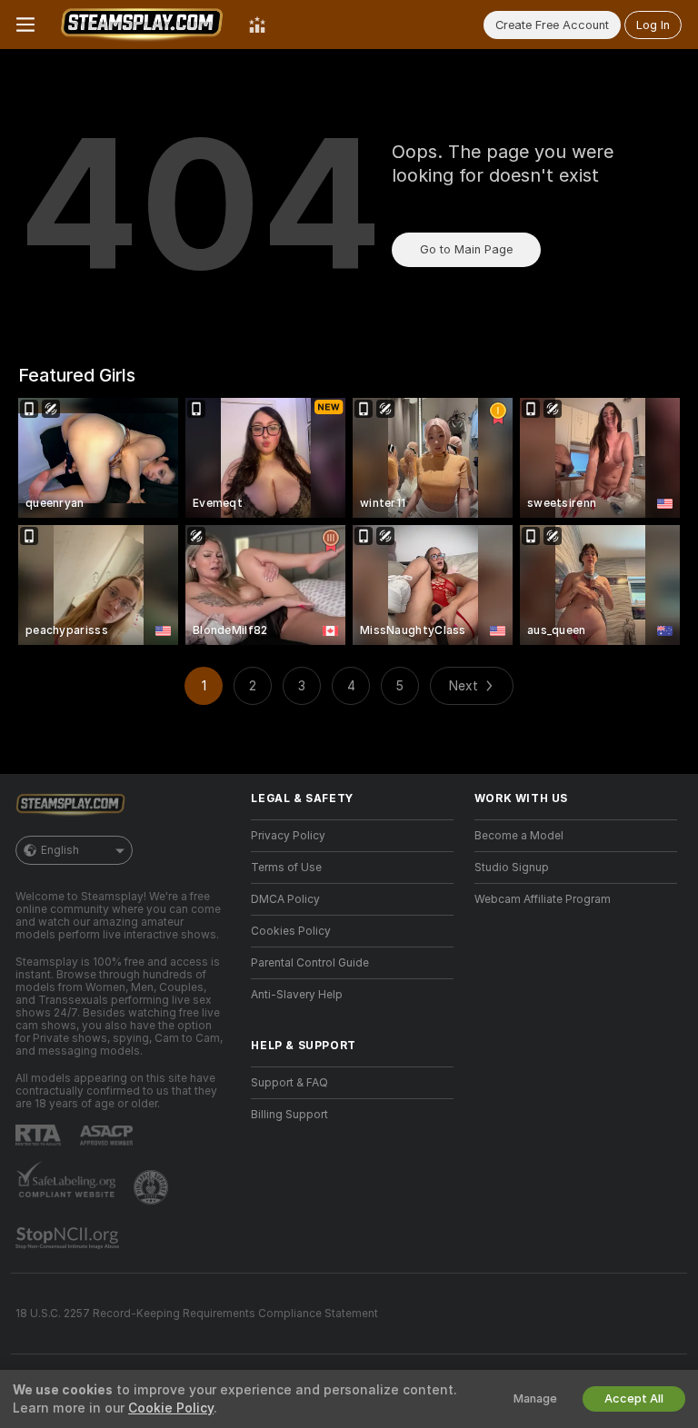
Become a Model (518, 835)
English (60, 850)
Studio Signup (511, 867)
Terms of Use (286, 867)
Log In (653, 25)
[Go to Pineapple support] (153, 1187)
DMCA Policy (285, 899)
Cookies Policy (291, 931)
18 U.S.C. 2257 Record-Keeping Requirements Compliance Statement (196, 1313)
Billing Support (289, 1114)
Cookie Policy (171, 1408)
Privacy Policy (288, 835)
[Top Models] (257, 24)
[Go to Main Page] (142, 24)
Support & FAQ (289, 1082)
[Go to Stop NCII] (69, 1238)
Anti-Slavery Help (297, 994)
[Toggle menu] (25, 24)
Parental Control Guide (310, 963)
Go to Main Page (466, 249)
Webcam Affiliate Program (542, 899)
